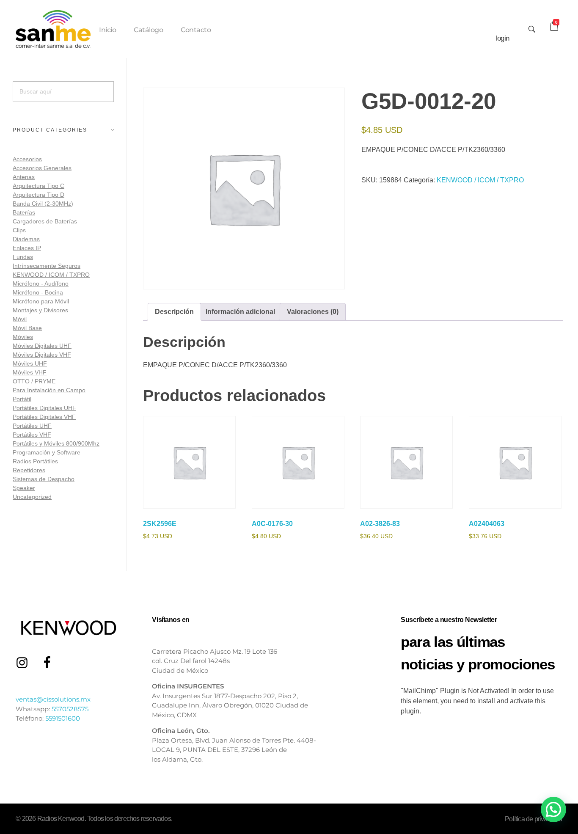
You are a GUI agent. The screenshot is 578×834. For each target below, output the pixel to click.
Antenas (24, 176)
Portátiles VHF (32, 434)
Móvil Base (27, 328)
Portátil (22, 399)
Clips (19, 230)
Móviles (23, 336)
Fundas (23, 256)
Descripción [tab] (174, 311)
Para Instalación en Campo (49, 390)
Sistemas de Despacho (43, 479)
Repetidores (29, 470)
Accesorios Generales (42, 168)
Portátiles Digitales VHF (44, 416)
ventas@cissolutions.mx (53, 699)
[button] (553, 809)
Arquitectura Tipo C (38, 185)
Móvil (20, 319)
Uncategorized (32, 496)
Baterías (24, 212)
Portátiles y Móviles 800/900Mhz (56, 443)
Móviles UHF (30, 363)
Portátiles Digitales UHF (44, 408)
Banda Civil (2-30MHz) (43, 203)
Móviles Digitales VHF (42, 354)
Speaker (24, 487)
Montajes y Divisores (40, 310)
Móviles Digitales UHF (42, 345)
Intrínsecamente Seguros (46, 265)
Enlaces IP (27, 248)
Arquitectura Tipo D (38, 194)
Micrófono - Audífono (41, 283)
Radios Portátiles (35, 461)
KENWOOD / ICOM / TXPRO (480, 180)
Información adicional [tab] (240, 311)
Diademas (26, 239)
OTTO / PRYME (34, 381)
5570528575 (70, 709)
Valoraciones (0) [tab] (313, 311)
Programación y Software (46, 452)
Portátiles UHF (32, 425)
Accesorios (27, 159)
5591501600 (62, 718)
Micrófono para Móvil (41, 301)
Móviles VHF (30, 372)
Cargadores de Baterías (45, 221)
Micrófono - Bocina (38, 292)
